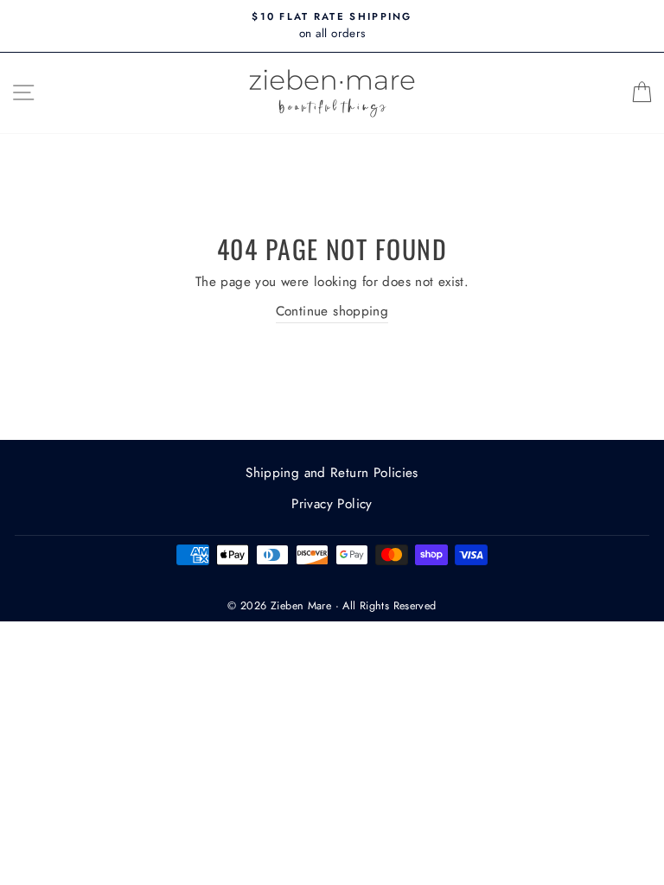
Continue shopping (332, 311)
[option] (332, 26)
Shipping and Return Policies (332, 472)
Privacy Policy (331, 503)
